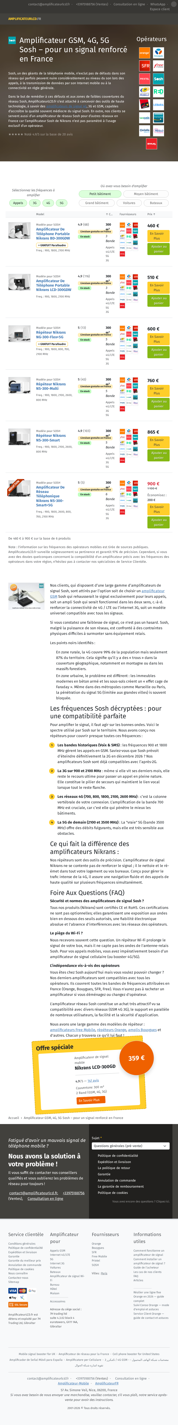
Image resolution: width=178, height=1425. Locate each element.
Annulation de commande (117, 1180)
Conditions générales (21, 1243)
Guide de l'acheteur (146, 1267)
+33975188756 (85, 4)
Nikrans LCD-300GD (95, 1067)
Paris (104, 1273)
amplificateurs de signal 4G (66, 106)
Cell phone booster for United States (136, 1354)
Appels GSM (57, 1250)
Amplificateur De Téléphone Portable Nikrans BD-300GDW (53, 233)
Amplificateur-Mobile (73, 1383)
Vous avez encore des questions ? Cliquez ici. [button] (141, 1201)
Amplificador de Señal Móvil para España (36, 1359)
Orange (96, 1243)
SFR (94, 1252)
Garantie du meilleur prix (24, 1260)
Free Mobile (99, 1256)
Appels (18, 203)
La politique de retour (114, 1168)
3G (35, 203)
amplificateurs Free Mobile (72, 1030)
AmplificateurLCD (24, 19)
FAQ (136, 1276)
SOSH (95, 1265)
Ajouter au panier (159, 249)
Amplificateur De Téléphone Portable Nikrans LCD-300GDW (53, 285)
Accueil (13, 1118)
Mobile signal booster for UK (37, 1354)
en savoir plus (157, 236)
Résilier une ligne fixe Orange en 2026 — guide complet (149, 1297)
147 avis (93, 1080)
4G (48, 203)
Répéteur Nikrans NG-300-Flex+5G (51, 334)
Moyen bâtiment (146, 194)
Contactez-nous (18, 1277)
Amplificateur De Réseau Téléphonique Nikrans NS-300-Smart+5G (50, 496)
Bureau (54, 1284)
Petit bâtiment (100, 194)
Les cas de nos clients (148, 1272)
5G (62, 203)
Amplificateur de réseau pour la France (84, 1354)
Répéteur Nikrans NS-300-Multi (51, 386)
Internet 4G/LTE (60, 1254)
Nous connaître (18, 1273)
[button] (174, 4)
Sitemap (13, 1282)
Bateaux (156, 203)
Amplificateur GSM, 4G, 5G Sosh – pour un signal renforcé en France (73, 1118)
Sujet (97, 1138)
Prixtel (96, 1260)
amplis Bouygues (142, 1030)
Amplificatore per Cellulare (83, 1359)
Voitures (129, 203)
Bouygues (98, 1247)
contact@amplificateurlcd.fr (49, 4)
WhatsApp (157, 4)
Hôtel (53, 1289)
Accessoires (57, 1301)
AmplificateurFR (106, 1383)
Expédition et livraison (114, 1162)
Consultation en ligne (129, 4)
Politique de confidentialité (118, 1156)
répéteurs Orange (111, 1030)
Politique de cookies (113, 1193)
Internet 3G (57, 1263)
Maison (54, 1293)
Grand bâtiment (96, 203)
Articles (138, 1280)
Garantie (104, 1174)
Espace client (160, 9)
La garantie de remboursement (121, 1187)
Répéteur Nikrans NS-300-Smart (51, 437)
